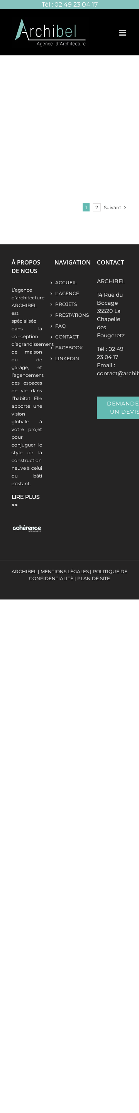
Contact (67, 337)
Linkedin (67, 358)
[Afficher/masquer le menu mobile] (123, 33)
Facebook (69, 347)
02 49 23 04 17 (76, 4)
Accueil (66, 282)
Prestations (69, 315)
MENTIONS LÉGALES (65, 571)
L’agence (67, 293)
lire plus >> (26, 500)
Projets (66, 304)
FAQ (60, 326)
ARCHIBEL (24, 571)
